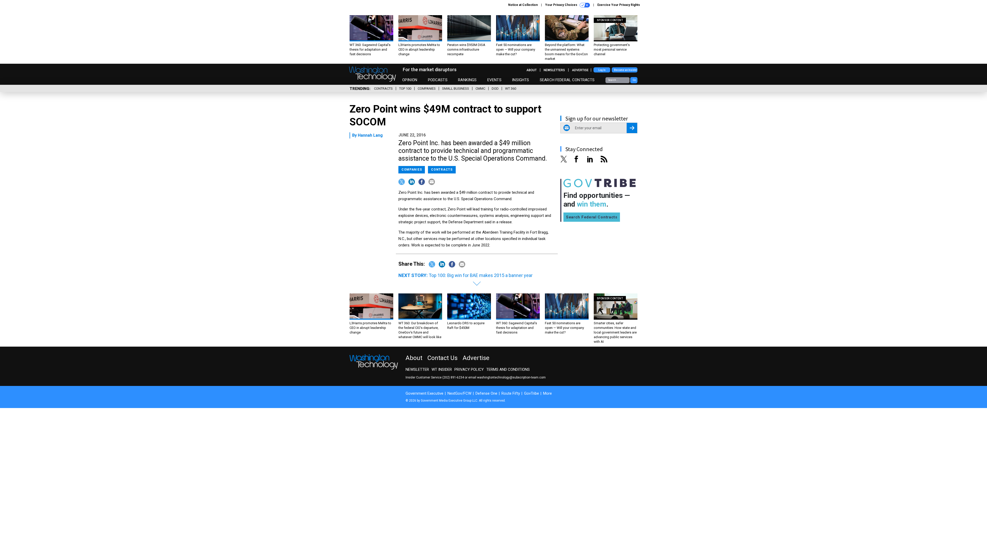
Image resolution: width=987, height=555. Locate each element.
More (547, 393)
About (531, 70)
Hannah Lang (370, 135)
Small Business (455, 88)
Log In (602, 70)
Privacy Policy (469, 369)
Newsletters (554, 70)
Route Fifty (510, 393)
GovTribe (531, 393)
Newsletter (417, 369)
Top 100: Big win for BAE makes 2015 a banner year (481, 275)
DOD (495, 88)
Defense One (486, 393)
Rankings (467, 80)
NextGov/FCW (459, 393)
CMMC (480, 88)
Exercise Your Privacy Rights (618, 5)
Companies (427, 88)
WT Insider (442, 369)
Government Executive (424, 393)
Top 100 (405, 88)
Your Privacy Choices (561, 5)
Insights (520, 80)
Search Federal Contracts (567, 80)
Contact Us (442, 358)
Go (634, 80)
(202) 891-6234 (453, 377)
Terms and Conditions (508, 369)
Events (494, 80)
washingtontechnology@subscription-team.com (511, 377)
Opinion (409, 80)
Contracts (383, 88)
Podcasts (437, 80)
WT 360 (510, 88)
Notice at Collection (523, 5)
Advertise (580, 70)
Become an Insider (625, 70)
